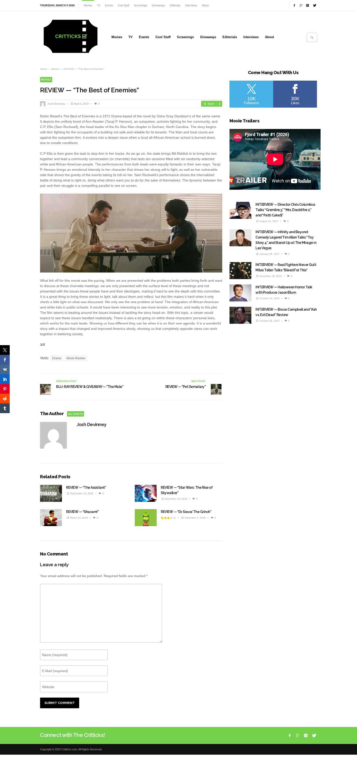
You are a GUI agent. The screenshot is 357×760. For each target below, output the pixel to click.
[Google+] (301, 5)
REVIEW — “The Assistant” (86, 487)
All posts (75, 414)
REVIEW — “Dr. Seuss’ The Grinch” (186, 512)
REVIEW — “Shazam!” (82, 512)
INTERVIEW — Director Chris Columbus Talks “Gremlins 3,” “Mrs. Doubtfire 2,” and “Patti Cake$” (285, 210)
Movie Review (76, 358)
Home (43, 69)
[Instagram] (307, 5)
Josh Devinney (56, 103)
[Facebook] (294, 5)
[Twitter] (314, 5)
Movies (55, 69)
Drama (56, 358)
